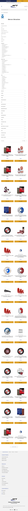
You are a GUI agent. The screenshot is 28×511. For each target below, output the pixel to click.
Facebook (4, 490)
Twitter (4, 492)
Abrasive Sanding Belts (5, 60)
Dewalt (2, 38)
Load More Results (14, 446)
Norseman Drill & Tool (4, 30)
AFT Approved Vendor (4, 25)
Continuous (3, 78)
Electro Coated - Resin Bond (5, 82)
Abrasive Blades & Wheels (5, 46)
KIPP (1, 27)
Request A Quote (4, 460)
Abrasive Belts (4, 45)
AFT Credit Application (5, 483)
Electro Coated (4, 81)
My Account (3, 478)
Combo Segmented (4, 77)
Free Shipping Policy (4, 469)
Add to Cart (7, 201)
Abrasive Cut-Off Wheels (5, 47)
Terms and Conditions (5, 472)
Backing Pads (4, 56)
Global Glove (2, 39)
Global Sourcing (4, 458)
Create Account (4, 481)
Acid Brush (3, 62)
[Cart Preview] (26, 6)
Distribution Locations (5, 467)
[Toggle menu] (3, 6)
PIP (1, 35)
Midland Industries (3, 33)
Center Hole (3, 76)
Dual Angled (3, 80)
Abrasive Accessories (5, 44)
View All (2, 41)
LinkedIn (4, 493)
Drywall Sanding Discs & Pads (5, 72)
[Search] (26, 9)
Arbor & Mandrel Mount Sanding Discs (6, 55)
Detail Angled (4, 79)
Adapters (3, 54)
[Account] (25, 6)
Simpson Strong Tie (3, 36)
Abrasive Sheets (4, 61)
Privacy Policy (4, 484)
